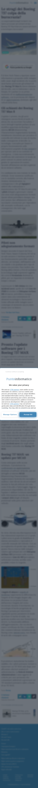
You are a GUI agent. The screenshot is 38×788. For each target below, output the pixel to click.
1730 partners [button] (14, 390)
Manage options (10, 414)
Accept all (28, 414)
